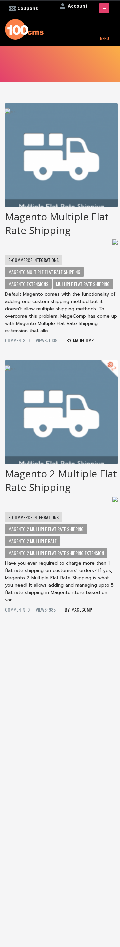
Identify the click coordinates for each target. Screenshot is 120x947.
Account (78, 6)
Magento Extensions (28, 283)
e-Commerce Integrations (33, 259)
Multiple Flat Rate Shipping (83, 283)
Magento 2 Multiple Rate (32, 540)
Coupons (27, 8)
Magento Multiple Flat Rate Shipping (57, 223)
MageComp (83, 340)
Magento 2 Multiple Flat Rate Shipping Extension (56, 552)
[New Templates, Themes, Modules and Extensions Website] (24, 28)
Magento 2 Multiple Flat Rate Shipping (61, 480)
